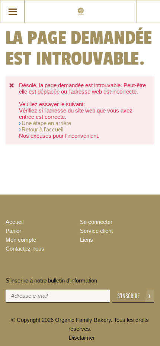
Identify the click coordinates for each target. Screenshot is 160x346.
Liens (86, 239)
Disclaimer (82, 337)
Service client (96, 231)
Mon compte (21, 239)
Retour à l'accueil (42, 129)
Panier (13, 231)
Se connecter (96, 222)
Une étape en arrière (46, 123)
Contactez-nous (25, 248)
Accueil (14, 222)
